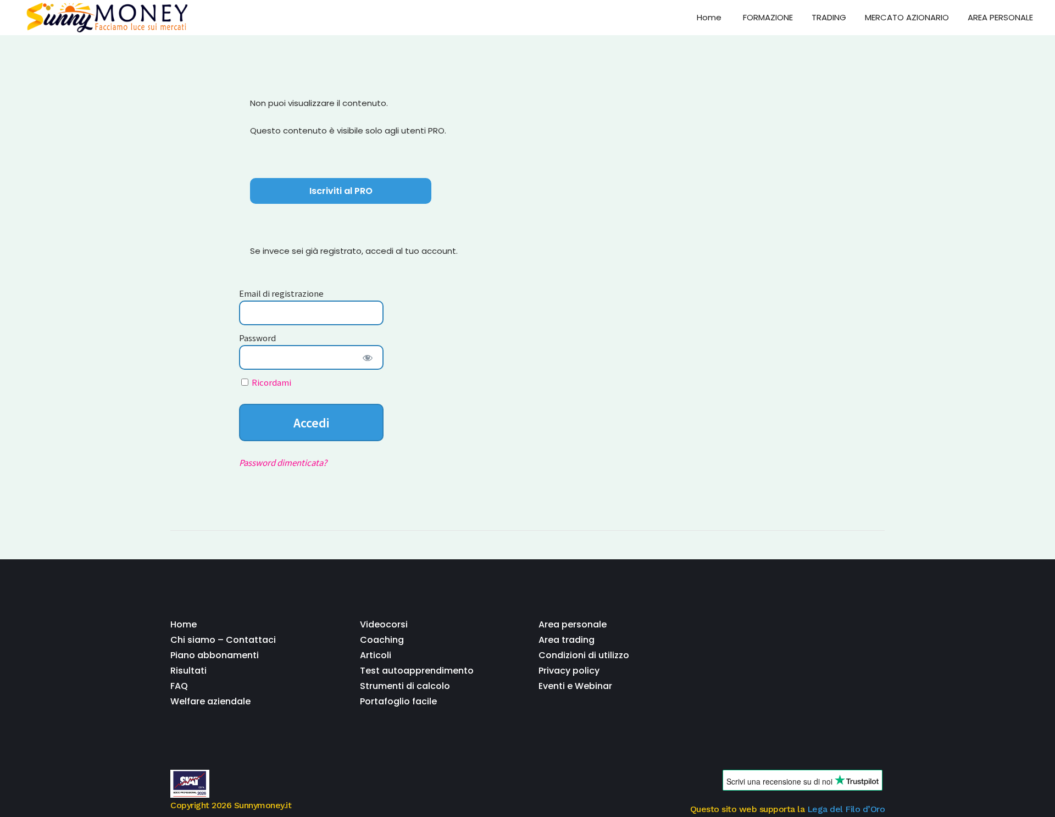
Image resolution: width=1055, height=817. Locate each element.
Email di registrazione (281, 293)
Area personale (572, 624)
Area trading (566, 639)
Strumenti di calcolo (405, 686)
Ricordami (270, 382)
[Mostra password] (367, 357)
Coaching (382, 639)
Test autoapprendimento (417, 670)
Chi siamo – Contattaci (223, 639)
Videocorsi (384, 624)
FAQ (179, 686)
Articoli (375, 655)
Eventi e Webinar (575, 686)
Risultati (188, 670)
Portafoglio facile (398, 701)
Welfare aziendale (210, 701)
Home (183, 624)
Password (257, 337)
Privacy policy (568, 670)
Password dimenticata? (283, 462)
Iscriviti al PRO (341, 191)
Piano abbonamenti (214, 655)
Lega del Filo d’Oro (846, 809)
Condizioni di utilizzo (583, 655)
